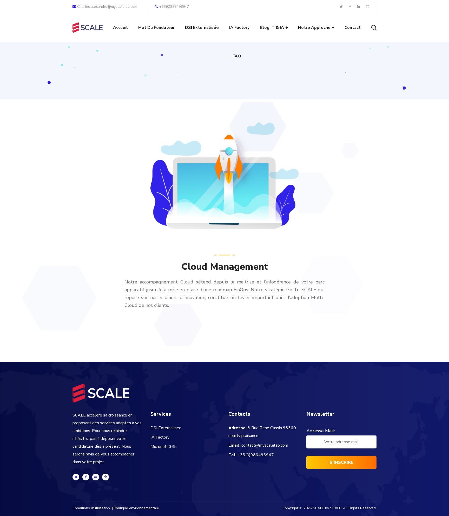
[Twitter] (75, 477)
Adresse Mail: (320, 431)
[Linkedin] (95, 477)
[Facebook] (85, 477)
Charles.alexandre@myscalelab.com (106, 6)
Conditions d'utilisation (91, 508)
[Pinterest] (105, 477)
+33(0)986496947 (174, 6)
